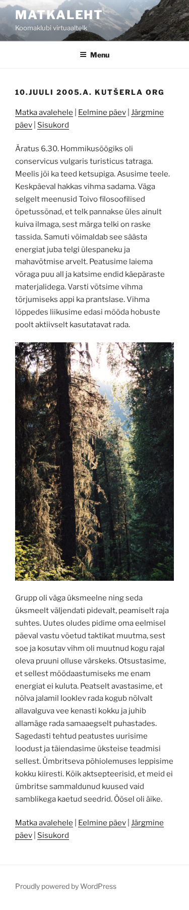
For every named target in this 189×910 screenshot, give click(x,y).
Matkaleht (59, 15)
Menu (99, 54)
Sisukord (53, 125)
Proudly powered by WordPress (65, 886)
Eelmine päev (102, 112)
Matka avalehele (44, 112)
